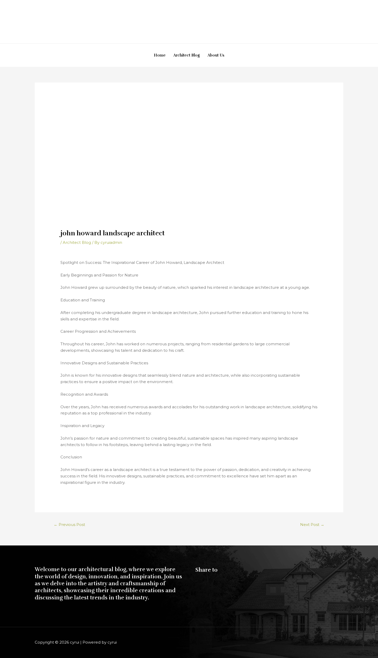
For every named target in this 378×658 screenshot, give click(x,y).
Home (160, 55)
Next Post (312, 524)
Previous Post (69, 524)
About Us (216, 55)
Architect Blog (186, 55)
